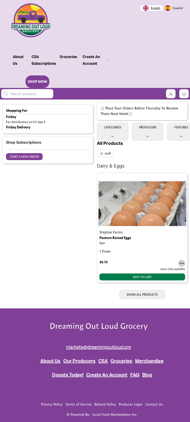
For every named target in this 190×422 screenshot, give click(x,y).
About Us (50, 361)
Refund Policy (105, 404)
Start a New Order (24, 157)
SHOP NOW (37, 81)
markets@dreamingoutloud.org (98, 347)
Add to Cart (142, 277)
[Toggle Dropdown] (171, 93)
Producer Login (130, 404)
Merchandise (149, 361)
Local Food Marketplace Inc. (114, 414)
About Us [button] (18, 60)
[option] (174, 8)
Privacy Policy (52, 404)
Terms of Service (78, 404)
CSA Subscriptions (44, 60)
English (155, 8)
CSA (103, 361)
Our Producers (79, 361)
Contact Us (154, 404)
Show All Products (142, 294)
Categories (112, 127)
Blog (147, 375)
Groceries (121, 361)
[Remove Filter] (101, 153)
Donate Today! (67, 375)
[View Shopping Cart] (184, 93)
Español (178, 8)
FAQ (134, 375)
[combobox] (152, 8)
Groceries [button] (68, 60)
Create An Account (106, 375)
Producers (147, 127)
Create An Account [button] (91, 60)
